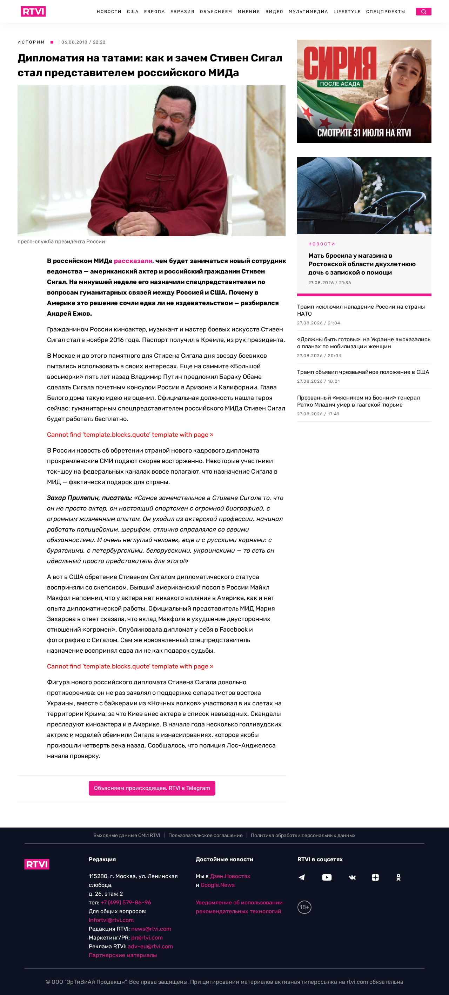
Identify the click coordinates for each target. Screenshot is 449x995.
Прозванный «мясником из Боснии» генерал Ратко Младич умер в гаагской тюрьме (358, 401)
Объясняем (216, 11)
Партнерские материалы (123, 955)
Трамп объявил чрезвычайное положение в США (363, 372)
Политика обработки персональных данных (303, 835)
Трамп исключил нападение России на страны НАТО (361, 310)
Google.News (218, 885)
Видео (274, 11)
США (133, 11)
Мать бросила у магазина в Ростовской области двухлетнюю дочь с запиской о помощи (362, 264)
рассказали (133, 261)
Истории (31, 42)
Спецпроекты (386, 11)
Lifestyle (347, 11)
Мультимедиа (308, 11)
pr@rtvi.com (147, 937)
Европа (154, 11)
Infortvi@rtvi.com (111, 920)
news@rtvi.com (151, 928)
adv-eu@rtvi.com (150, 946)
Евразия (182, 11)
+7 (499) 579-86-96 (126, 902)
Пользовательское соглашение (205, 835)
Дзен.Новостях (230, 876)
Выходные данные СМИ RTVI (126, 835)
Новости (109, 11)
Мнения (249, 11)
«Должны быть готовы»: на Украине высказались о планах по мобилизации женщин (363, 343)
